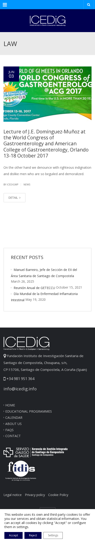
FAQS (9, 429)
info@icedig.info (20, 388)
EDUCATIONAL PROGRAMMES (28, 411)
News (27, 184)
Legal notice (12, 495)
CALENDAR (13, 417)
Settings (53, 535)
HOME (10, 405)
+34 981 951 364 (20, 378)
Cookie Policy (58, 495)
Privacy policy (35, 495)
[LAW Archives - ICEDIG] (47, 20)
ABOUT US (13, 423)
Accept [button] (13, 535)
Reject (33, 535)
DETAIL (13, 198)
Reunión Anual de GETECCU (34, 287)
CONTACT (13, 436)
